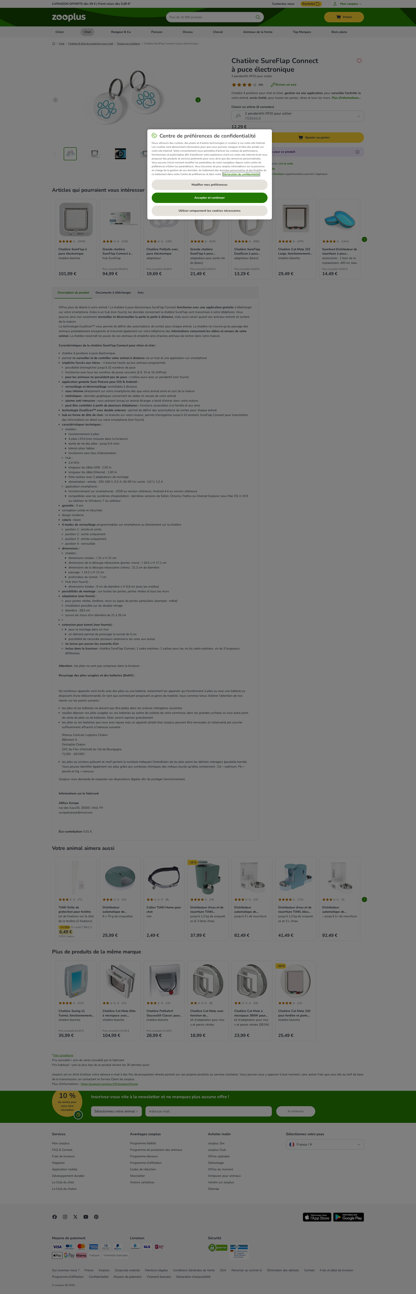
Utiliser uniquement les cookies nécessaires (209, 211)
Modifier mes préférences (210, 185)
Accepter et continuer (209, 198)
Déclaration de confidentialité (241, 174)
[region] (209, 174)
